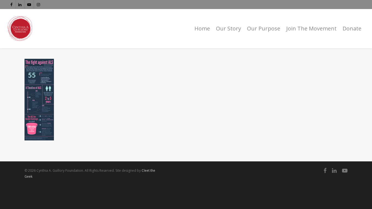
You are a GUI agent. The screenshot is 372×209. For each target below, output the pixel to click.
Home (202, 28)
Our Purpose (263, 28)
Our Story (228, 28)
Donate (352, 28)
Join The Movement (311, 28)
